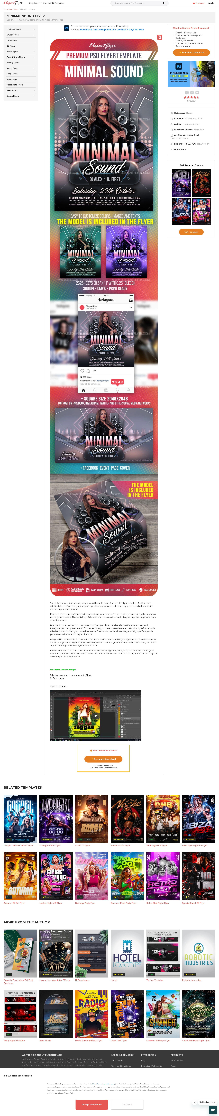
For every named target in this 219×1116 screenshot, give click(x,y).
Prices (173, 1066)
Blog (143, 1060)
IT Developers (82, 980)
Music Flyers (12, 68)
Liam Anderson (191, 124)
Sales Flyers (12, 90)
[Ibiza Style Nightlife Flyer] (181, 211)
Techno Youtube (154, 980)
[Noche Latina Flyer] (201, 183)
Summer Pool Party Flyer (123, 903)
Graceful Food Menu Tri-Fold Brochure (18, 981)
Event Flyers (12, 51)
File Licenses (117, 1060)
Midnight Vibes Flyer (49, 845)
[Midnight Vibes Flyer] (181, 183)
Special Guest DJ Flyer (193, 903)
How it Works (177, 1060)
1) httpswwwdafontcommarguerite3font (71, 675)
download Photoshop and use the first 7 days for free (112, 29)
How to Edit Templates (53, 3)
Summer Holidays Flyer (158, 1040)
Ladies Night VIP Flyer (50, 903)
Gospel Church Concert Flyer (18, 845)
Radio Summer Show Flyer (88, 1040)
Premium (200, 3)
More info (199, 130)
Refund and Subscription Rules (152, 1067)
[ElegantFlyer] (13, 3)
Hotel (113, 980)
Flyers (189, 113)
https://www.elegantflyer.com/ (103, 1084)
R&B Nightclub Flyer (156, 845)
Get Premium (191, 232)
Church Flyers (13, 35)
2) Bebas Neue (57, 678)
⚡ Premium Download (103, 759)
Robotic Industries (191, 980)
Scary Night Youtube (14, 1040)
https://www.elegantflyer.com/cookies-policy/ (116, 1090)
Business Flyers (14, 29)
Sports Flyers (13, 96)
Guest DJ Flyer (82, 845)
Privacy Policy (69, 1093)
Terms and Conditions (121, 1066)
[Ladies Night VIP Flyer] (201, 211)
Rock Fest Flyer (119, 1040)
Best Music (45, 1040)
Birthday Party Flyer (85, 903)
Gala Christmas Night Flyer (195, 1040)
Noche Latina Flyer (120, 845)
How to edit (203, 144)
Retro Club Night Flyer (157, 903)
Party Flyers (12, 74)
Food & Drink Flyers (16, 57)
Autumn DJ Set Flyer (14, 903)
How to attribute (179, 138)
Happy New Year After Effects (54, 980)
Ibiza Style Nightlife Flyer (194, 845)
